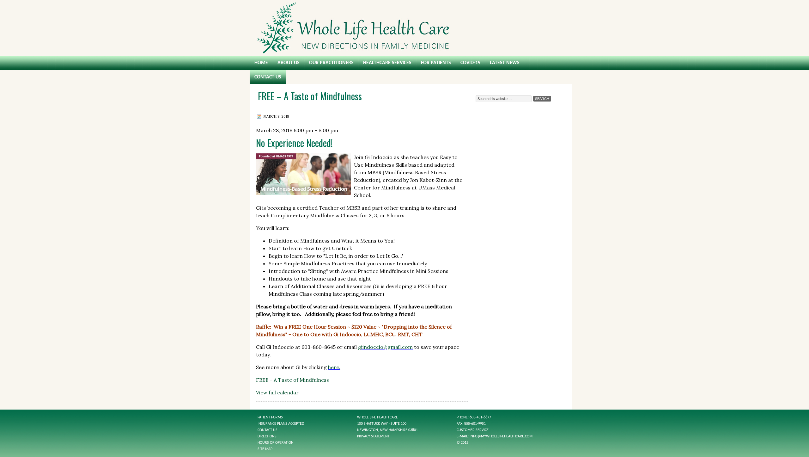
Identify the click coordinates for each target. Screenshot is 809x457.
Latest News (505, 62)
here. (334, 367)
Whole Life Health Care (404, 28)
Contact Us (267, 77)
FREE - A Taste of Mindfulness (292, 380)
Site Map (265, 449)
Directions (267, 436)
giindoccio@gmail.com (385, 347)
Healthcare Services (387, 62)
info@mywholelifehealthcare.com (501, 436)
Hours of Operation (276, 443)
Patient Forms (270, 417)
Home (261, 62)
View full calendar (277, 392)
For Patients (436, 62)
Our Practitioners (331, 62)
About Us (288, 62)
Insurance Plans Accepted (281, 424)
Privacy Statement (373, 436)
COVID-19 (470, 62)
